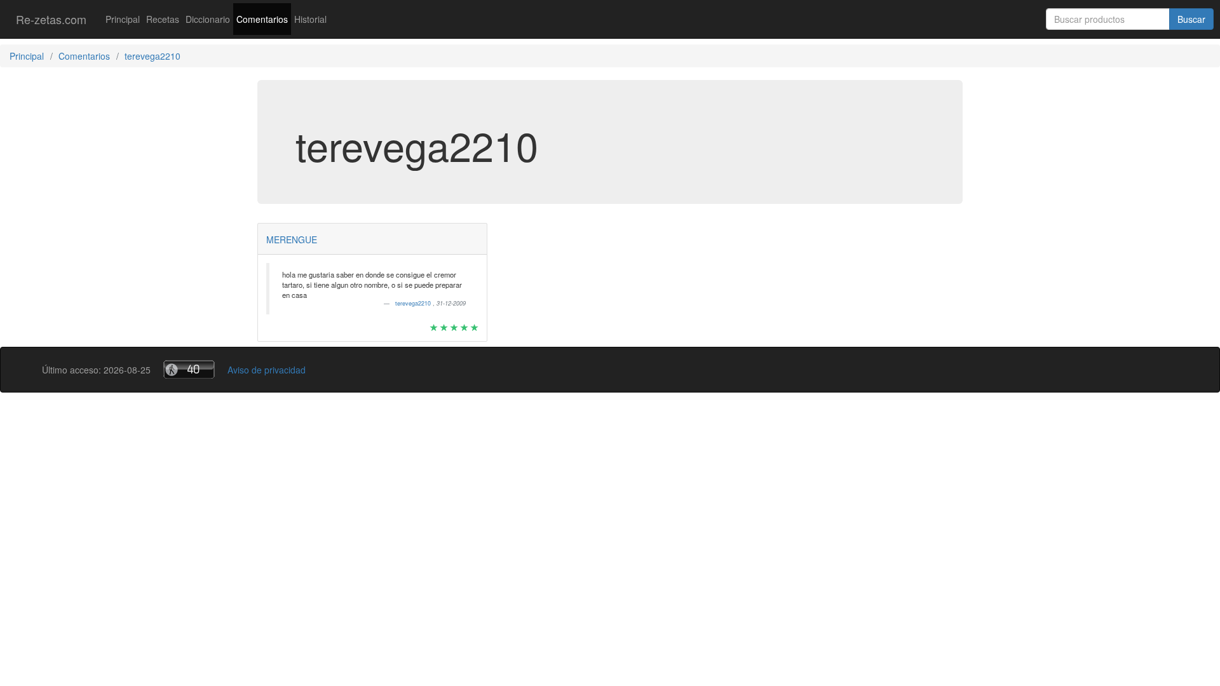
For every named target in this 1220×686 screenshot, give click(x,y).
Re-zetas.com (51, 19)
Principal (122, 19)
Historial (310, 19)
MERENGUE (291, 239)
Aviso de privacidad (266, 369)
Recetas (162, 19)
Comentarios (262, 19)
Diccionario (208, 19)
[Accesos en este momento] (189, 369)
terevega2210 (414, 303)
